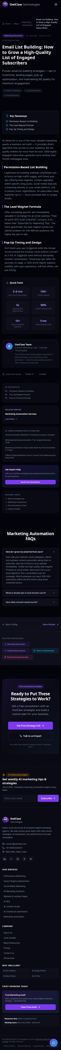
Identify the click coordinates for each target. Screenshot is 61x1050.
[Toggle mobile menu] (56, 4)
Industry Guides (14, 509)
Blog (16, 23)
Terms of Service (24, 1046)
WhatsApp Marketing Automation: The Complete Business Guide (28, 441)
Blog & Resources (12, 943)
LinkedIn (42, 374)
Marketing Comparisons (17, 502)
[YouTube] (30, 859)
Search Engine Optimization (16, 881)
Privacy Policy (9, 1046)
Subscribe (46, 798)
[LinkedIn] (4, 859)
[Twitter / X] (11, 859)
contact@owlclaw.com (16, 844)
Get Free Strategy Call (28, 725)
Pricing (7, 948)
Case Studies (10, 938)
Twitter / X (29, 374)
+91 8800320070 (14, 848)
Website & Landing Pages (15, 896)
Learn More (10, 419)
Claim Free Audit (29, 1007)
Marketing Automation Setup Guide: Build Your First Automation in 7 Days (30, 449)
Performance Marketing (15, 876)
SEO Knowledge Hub (16, 499)
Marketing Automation (27, 23)
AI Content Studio (12, 906)
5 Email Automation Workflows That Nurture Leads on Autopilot (30, 435)
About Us (8, 932)
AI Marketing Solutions (14, 891)
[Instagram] (17, 859)
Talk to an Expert (32, 736)
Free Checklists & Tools (17, 505)
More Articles (49, 624)
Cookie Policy (38, 1046)
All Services (9, 958)
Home (7, 23)
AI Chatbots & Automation (16, 911)
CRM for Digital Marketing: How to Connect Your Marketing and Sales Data (30, 456)
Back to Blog (11, 624)
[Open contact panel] (54, 1043)
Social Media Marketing (14, 886)
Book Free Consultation (30, 482)
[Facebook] (24, 859)
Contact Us (9, 953)
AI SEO (7, 901)
